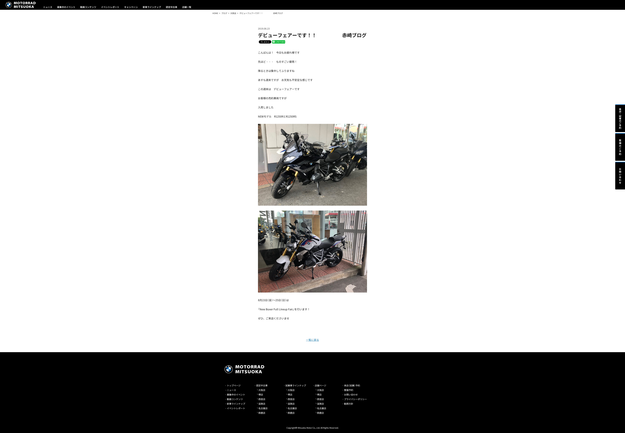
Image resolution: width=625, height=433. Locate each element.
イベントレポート (110, 7)
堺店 (260, 394)
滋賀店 (261, 403)
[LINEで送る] (278, 41)
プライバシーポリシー (355, 399)
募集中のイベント (66, 7)
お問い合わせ (351, 394)
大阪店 (261, 390)
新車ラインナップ (152, 7)
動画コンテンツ (88, 7)
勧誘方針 (348, 403)
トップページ (234, 385)
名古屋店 (263, 408)
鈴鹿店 (261, 412)
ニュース (47, 7)
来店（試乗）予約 (352, 385)
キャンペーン (131, 7)
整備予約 (348, 390)
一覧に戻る (312, 340)
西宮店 (261, 399)
